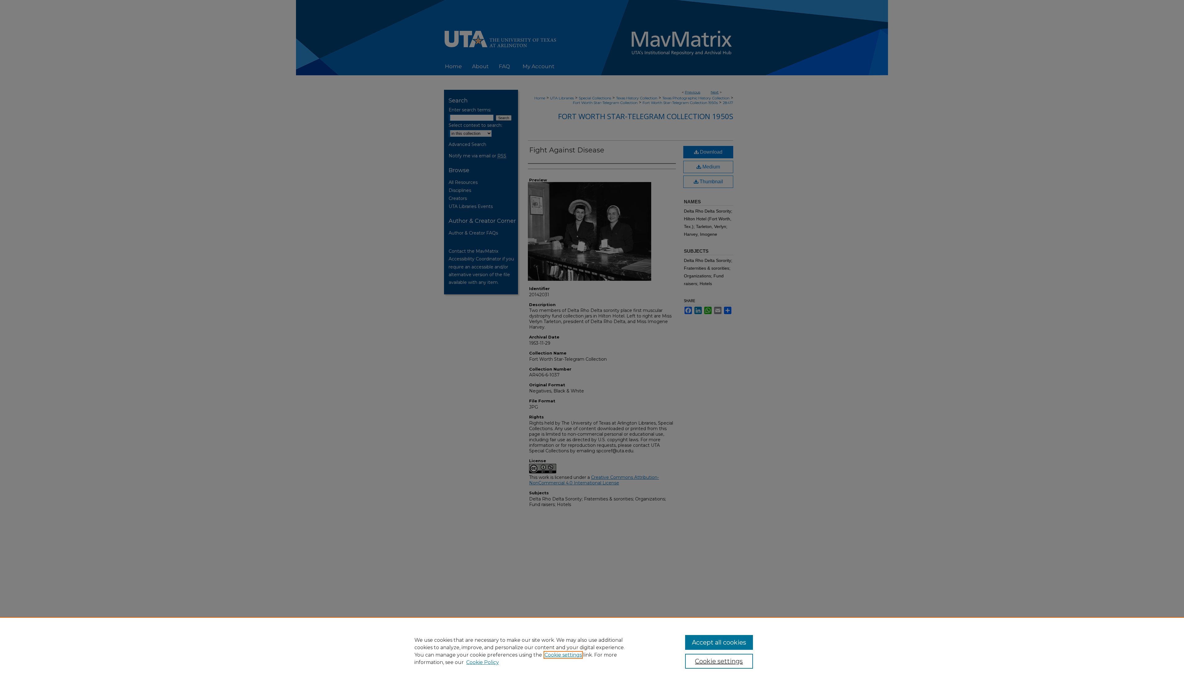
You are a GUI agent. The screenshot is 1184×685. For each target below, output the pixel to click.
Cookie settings (563, 655)
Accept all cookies (719, 642)
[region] (592, 651)
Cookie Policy (482, 662)
